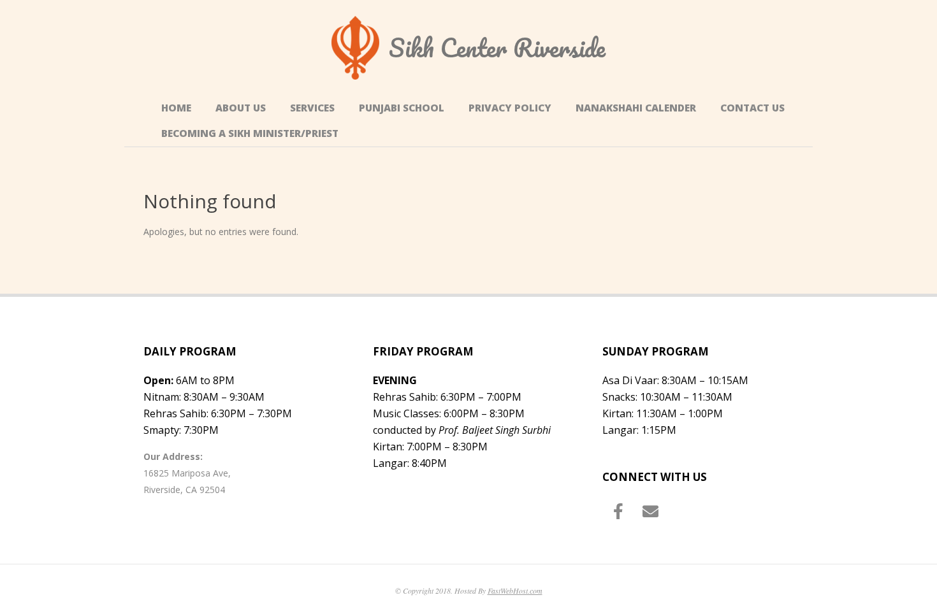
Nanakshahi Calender (636, 108)
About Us (240, 108)
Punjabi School (401, 108)
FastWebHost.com (515, 590)
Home (176, 108)
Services (312, 108)
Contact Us (752, 108)
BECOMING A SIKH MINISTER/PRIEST (249, 133)
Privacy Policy (509, 108)
